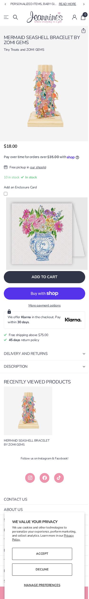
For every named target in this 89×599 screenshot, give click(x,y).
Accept (42, 554)
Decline (42, 569)
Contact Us (15, 499)
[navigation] (5, 4)
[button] (81, 30)
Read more (67, 4)
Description (16, 366)
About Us (13, 509)
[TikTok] (59, 478)
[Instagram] (30, 478)
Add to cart (44, 277)
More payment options (44, 305)
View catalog (6, 17)
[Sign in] (74, 17)
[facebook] (44, 478)
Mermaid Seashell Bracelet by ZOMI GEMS (27, 443)
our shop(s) (38, 167)
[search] (15, 17)
